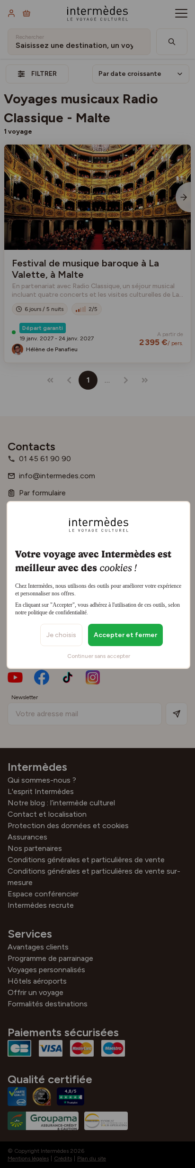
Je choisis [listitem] (61, 635)
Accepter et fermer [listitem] (125, 635)
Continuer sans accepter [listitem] (98, 656)
